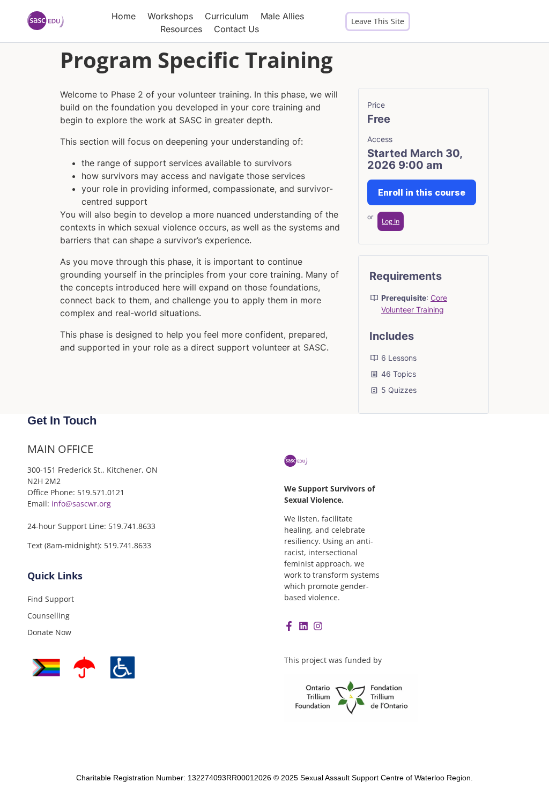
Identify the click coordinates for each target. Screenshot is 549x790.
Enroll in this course (421, 192)
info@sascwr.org (81, 503)
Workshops (170, 16)
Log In (390, 221)
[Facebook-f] (289, 626)
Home (124, 16)
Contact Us (236, 29)
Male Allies (282, 16)
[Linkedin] (303, 626)
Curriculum (227, 16)
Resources (181, 29)
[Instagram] (318, 626)
